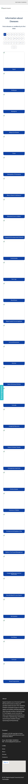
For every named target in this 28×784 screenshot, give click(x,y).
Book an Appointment (1, 392)
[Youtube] (6, 725)
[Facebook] (4, 725)
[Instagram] (9, 725)
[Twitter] (7, 725)
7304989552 (23, 2)
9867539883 (18, 2)
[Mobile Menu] (26, 8)
